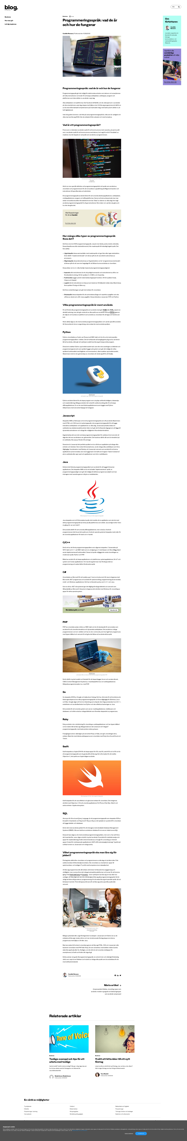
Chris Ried (92, 180)
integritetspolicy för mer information (79, 1130)
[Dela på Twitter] (120, 975)
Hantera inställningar (129, 1133)
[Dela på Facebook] (115, 975)
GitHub (112, 312)
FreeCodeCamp (75, 875)
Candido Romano (68, 33)
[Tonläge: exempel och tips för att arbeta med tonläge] (69, 1039)
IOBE (105, 310)
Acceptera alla (141, 1133)
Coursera (85, 875)
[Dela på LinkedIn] (118, 975)
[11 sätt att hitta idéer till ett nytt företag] (114, 1039)
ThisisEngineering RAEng (92, 929)
